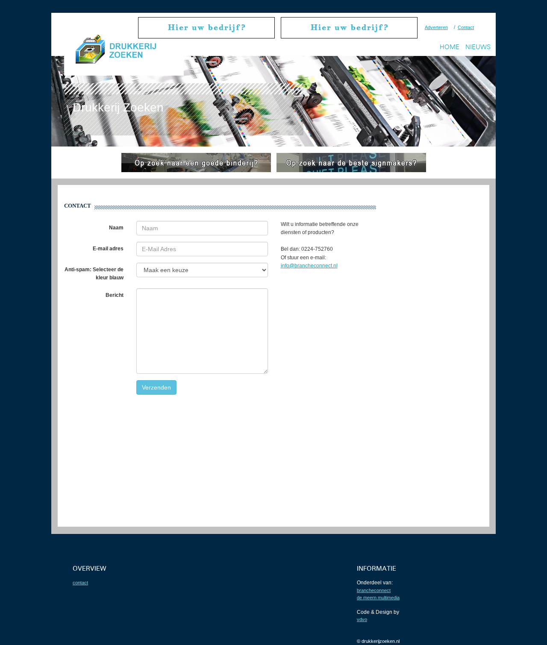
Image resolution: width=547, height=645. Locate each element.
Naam (116, 228)
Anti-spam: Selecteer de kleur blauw (94, 274)
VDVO (362, 619)
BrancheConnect (374, 590)
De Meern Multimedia (378, 597)
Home (449, 47)
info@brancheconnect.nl (309, 266)
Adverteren (436, 27)
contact (80, 582)
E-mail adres (108, 249)
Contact (466, 27)
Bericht (115, 295)
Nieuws (478, 47)
